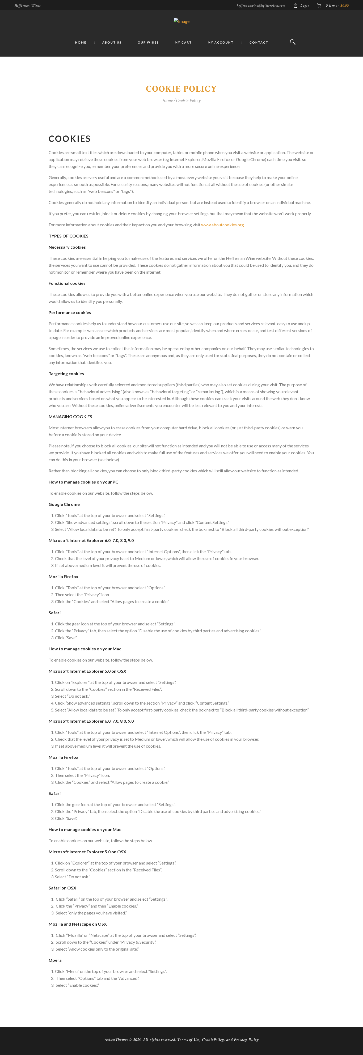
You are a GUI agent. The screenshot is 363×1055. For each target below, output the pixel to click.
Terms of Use (188, 1040)
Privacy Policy (246, 1040)
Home (167, 101)
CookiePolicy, (213, 1040)
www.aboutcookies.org (222, 224)
